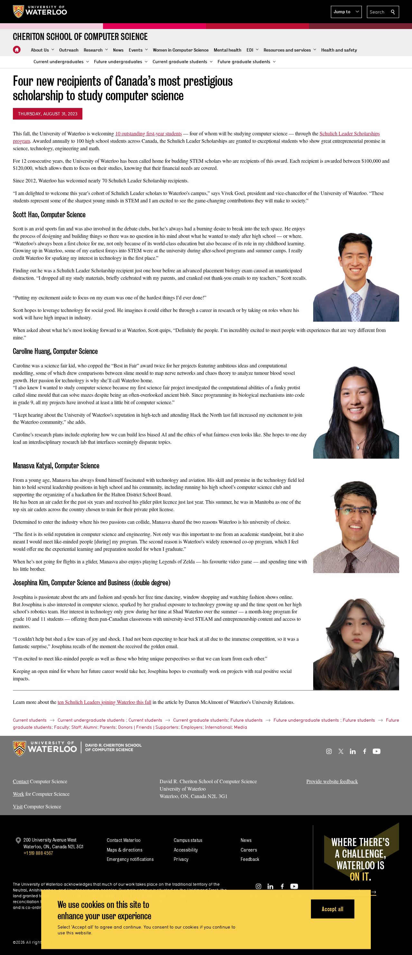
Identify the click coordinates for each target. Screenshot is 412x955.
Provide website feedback (332, 781)
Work (18, 793)
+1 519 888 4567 (38, 853)
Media (240, 727)
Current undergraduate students (91, 720)
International (218, 727)
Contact (21, 781)
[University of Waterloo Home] (40, 11)
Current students (30, 720)
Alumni (90, 727)
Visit (18, 806)
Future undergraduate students (306, 720)
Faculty (61, 727)
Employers (191, 727)
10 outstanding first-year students (148, 133)
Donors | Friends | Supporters (148, 727)
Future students (246, 720)
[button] (346, 12)
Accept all (332, 908)
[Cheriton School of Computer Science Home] (17, 50)
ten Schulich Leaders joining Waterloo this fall (104, 701)
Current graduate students (200, 720)
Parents (108, 727)
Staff (76, 727)
